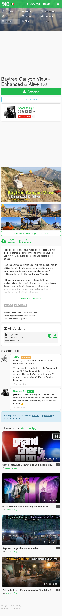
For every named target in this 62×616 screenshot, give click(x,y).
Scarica (33, 91)
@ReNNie (17, 394)
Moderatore (26, 357)
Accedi (35, 415)
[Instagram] (19, 111)
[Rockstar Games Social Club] (30, 111)
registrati (46, 415)
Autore (30, 391)
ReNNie (16, 356)
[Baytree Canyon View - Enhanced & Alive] (31, 184)
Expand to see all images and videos (31, 233)
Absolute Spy (26, 108)
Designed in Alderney (11, 605)
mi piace (27, 242)
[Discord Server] (34, 111)
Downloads (12, 242)
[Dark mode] (53, 4)
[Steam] (26, 111)
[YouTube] (22, 111)
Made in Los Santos (10, 608)
